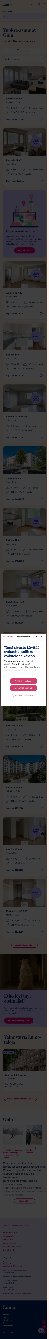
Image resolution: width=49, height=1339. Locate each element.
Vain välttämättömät (23, 688)
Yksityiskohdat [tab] (23, 637)
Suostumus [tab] (8, 637)
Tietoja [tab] (39, 637)
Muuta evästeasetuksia (25, 695)
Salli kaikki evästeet (23, 681)
